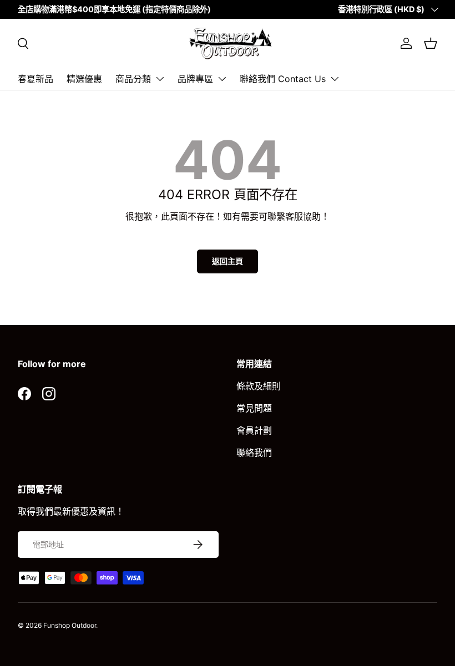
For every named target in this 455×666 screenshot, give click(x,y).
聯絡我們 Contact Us (283, 78)
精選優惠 (84, 78)
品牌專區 (195, 78)
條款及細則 (258, 386)
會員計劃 (254, 430)
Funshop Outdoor (69, 625)
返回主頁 (227, 261)
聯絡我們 (254, 452)
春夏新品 (35, 78)
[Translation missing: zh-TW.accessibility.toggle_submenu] (159, 78)
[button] (430, 43)
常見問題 (254, 408)
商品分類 (133, 78)
